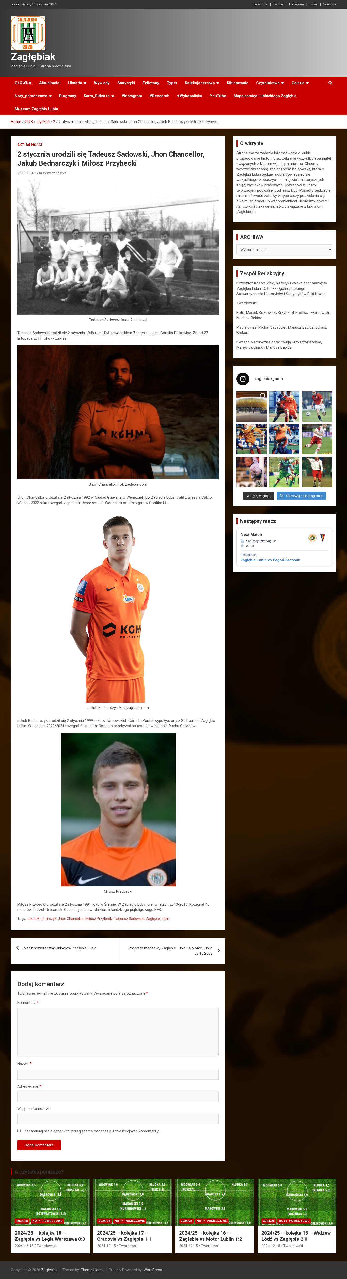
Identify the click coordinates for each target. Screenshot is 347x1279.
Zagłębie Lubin (157, 919)
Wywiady (102, 83)
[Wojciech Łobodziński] (317, 406)
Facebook (260, 4)
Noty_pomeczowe (31, 96)
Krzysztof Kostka (53, 173)
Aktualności (49, 83)
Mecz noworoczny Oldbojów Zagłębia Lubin (60, 948)
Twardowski (46, 1246)
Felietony (151, 83)
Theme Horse (92, 1270)
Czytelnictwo (268, 83)
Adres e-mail (29, 1086)
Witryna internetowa (34, 1108)
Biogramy (67, 96)
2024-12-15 (24, 1246)
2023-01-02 (26, 173)
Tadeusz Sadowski (129, 919)
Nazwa (24, 1064)
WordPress (153, 1270)
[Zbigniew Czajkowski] (284, 406)
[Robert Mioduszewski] (251, 472)
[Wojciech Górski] (251, 439)
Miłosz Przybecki (99, 919)
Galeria (298, 83)
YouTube (329, 4)
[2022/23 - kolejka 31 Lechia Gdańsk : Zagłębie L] (251, 406)
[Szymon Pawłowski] (317, 439)
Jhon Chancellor (71, 919)
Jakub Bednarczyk (41, 919)
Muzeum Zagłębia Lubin (36, 108)
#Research (159, 96)
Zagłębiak (33, 57)
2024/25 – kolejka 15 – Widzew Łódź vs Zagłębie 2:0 (296, 1236)
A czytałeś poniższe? (39, 1172)
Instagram (296, 4)
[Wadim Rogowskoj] (284, 439)
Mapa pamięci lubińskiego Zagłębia (265, 96)
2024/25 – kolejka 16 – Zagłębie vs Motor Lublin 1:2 (210, 1236)
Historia (75, 83)
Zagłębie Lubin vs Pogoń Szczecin (271, 560)
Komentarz (28, 1002)
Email (314, 4)
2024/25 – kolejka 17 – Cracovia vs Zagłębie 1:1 (124, 1236)
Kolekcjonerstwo (200, 83)
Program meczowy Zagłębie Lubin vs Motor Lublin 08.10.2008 (170, 951)
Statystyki (126, 83)
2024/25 (22, 1221)
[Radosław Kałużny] (284, 472)
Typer (172, 83)
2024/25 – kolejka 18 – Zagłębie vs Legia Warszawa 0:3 (50, 1236)
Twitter (278, 4)
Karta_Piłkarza (97, 96)
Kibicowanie (237, 83)
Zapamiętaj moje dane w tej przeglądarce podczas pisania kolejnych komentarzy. (91, 1131)
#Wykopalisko (189, 96)
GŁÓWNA (23, 83)
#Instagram (132, 96)
